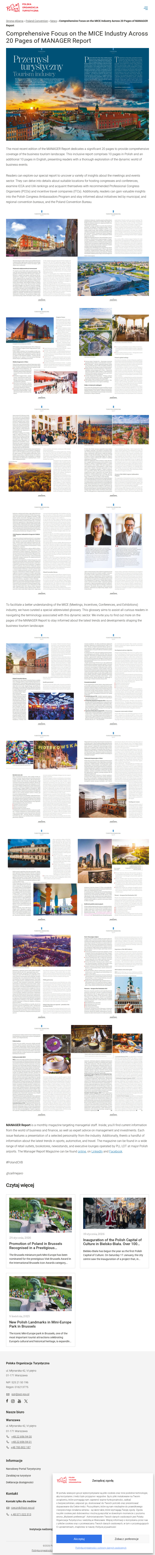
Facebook (115, 1151)
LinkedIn (97, 1151)
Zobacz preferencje (127, 1539)
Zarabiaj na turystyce (18, 1475)
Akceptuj (79, 1539)
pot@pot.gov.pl (20, 1394)
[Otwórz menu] (146, 8)
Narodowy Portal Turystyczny (23, 1468)
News (53, 20)
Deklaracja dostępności (19, 1482)
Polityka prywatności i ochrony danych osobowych (100, 1548)
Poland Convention (37, 20)
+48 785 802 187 (21, 1447)
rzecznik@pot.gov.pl (22, 1507)
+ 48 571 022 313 (21, 1514)
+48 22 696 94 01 (21, 1441)
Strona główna (14, 20)
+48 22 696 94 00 (21, 1436)
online (82, 1151)
